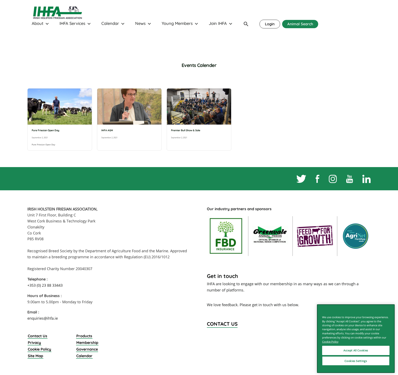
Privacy (34, 342)
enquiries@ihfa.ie (42, 318)
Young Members (177, 23)
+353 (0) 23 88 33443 (45, 285)
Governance (87, 349)
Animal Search (300, 24)
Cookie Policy (39, 349)
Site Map (35, 355)
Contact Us (37, 336)
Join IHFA (218, 23)
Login (270, 24)
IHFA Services (72, 23)
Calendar (110, 23)
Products (84, 336)
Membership (87, 342)
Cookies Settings (356, 361)
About (37, 23)
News (140, 23)
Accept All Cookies (355, 350)
